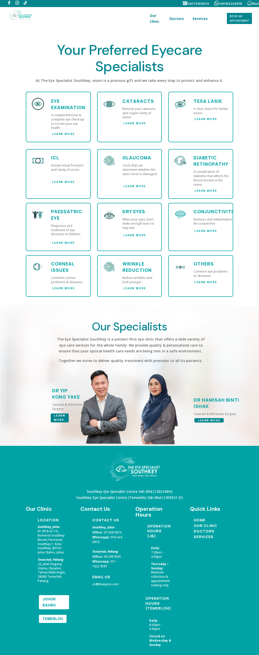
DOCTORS (204, 531)
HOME (199, 520)
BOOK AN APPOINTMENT (239, 18)
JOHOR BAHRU (49, 602)
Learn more (63, 133)
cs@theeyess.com (105, 584)
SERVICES (203, 536)
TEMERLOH (52, 619)
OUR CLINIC (205, 525)
